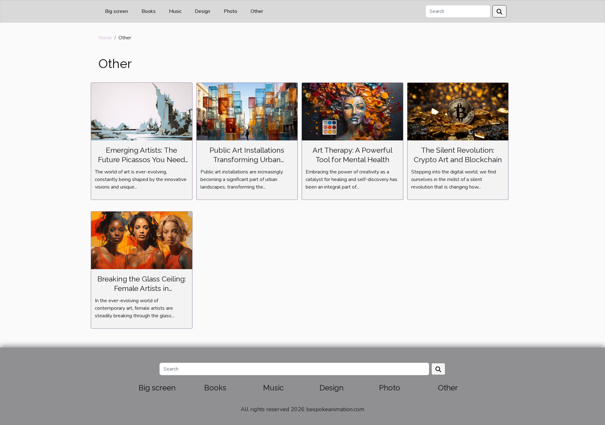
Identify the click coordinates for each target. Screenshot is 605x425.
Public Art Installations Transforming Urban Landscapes (247, 159)
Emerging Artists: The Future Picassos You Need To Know (141, 159)
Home (105, 37)
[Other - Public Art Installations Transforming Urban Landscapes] (247, 111)
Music (175, 11)
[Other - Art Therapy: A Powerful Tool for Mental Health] (352, 111)
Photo (230, 11)
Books (148, 11)
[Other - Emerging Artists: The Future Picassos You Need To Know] (141, 111)
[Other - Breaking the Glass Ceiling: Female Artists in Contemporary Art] (141, 239)
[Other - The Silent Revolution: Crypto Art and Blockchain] (458, 111)
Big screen (116, 11)
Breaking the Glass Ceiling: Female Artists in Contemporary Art (141, 288)
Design (202, 11)
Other (257, 11)
